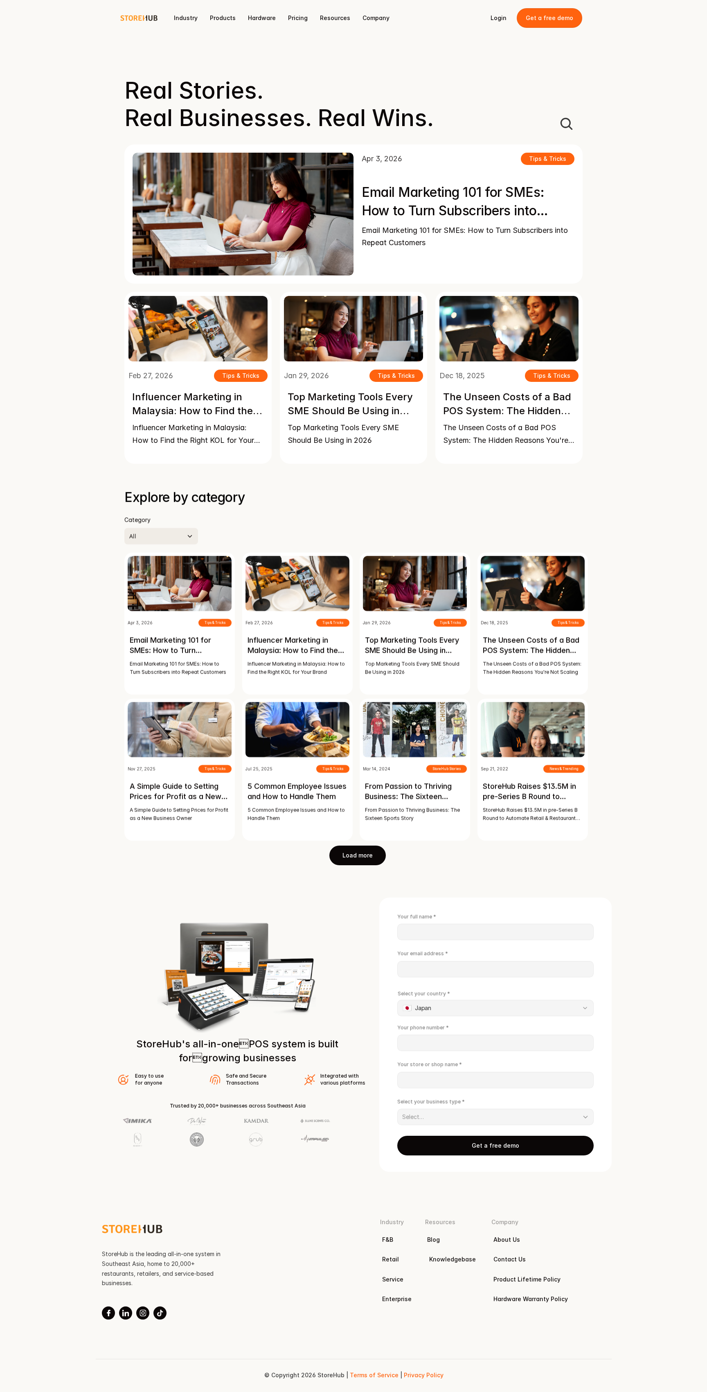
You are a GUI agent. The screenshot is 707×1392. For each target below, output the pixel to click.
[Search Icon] (566, 124)
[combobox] (495, 1008)
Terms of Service (373, 1375)
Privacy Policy (423, 1375)
